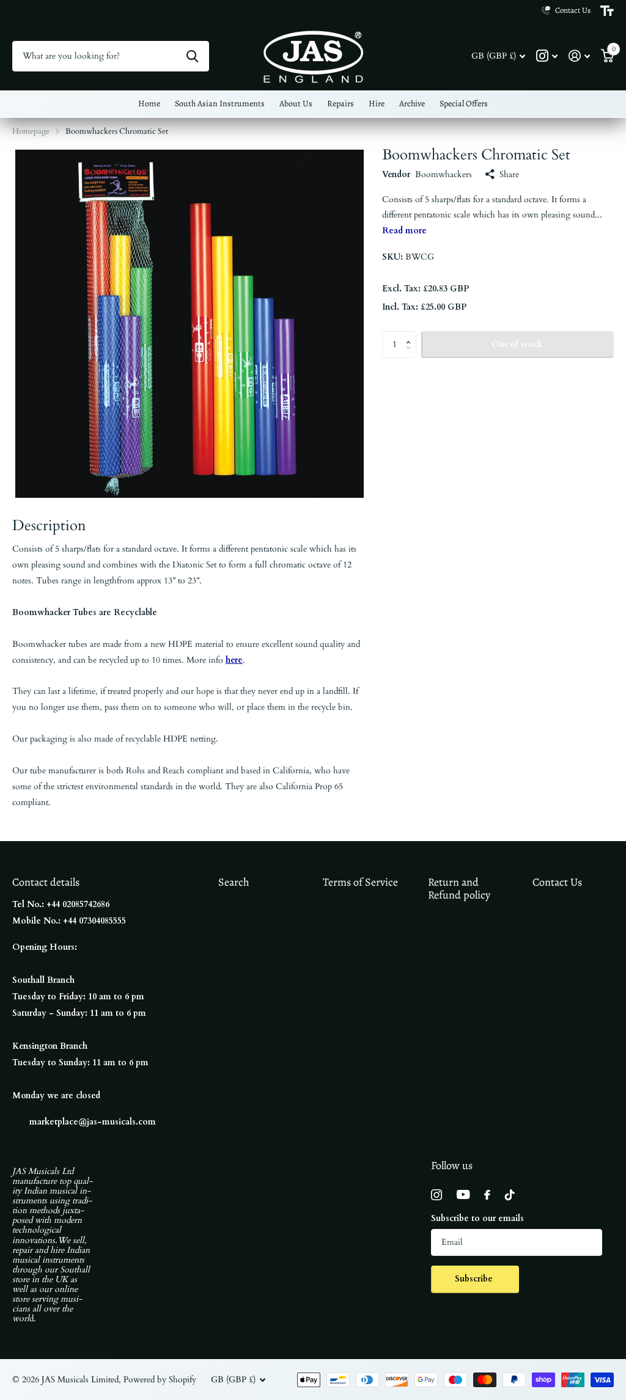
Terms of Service (360, 882)
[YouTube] (463, 1194)
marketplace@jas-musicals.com (92, 1122)
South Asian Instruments (220, 103)
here (234, 660)
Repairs (340, 103)
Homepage (31, 131)
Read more (404, 230)
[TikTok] (510, 1194)
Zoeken (192, 56)
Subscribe (475, 1279)
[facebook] (487, 1195)
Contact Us (557, 882)
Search (233, 882)
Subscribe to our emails (477, 1218)
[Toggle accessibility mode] (607, 11)
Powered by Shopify (159, 1379)
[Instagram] (436, 1194)
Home (149, 103)
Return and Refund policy (459, 888)
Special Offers (464, 103)
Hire (377, 103)
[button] (411, 335)
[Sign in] (579, 56)
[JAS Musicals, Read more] (547, 56)
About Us (295, 103)
